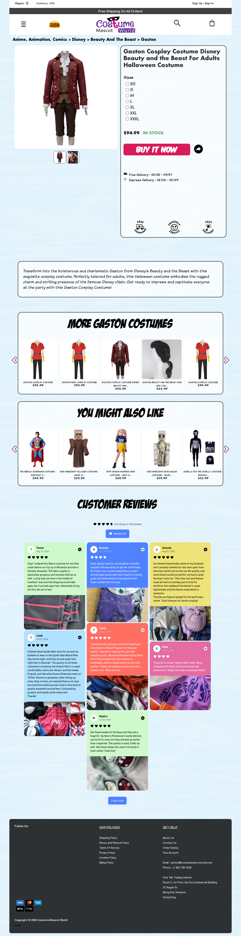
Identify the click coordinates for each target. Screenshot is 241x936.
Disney (79, 40)
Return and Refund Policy (114, 842)
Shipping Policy (108, 837)
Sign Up (197, 3)
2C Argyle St (170, 887)
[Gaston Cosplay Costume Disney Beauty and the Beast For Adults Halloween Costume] (60, 157)
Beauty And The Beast (113, 40)
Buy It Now (156, 149)
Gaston (148, 40)
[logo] (115, 24)
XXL (133, 113)
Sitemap (18, 925)
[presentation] (15, 360)
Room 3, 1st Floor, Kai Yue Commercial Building (190, 882)
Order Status (170, 847)
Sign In (209, 3)
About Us (168, 837)
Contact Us (169, 842)
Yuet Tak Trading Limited (177, 877)
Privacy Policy (107, 852)
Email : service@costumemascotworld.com (187, 862)
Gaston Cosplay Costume (38, 382)
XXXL (134, 119)
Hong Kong (169, 897)
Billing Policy (106, 862)
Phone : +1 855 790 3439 (177, 867)
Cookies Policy (107, 857)
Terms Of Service (109, 847)
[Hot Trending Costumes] (55, 22)
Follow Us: (21, 826)
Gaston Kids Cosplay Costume (79, 382)
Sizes (128, 77)
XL (132, 107)
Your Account (171, 852)
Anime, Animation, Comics (40, 40)
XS (132, 84)
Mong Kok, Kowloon (174, 892)
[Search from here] (177, 23)
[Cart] (212, 23)
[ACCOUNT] (222, 4)
